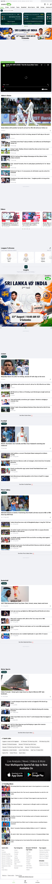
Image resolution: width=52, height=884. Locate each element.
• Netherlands (29, 857)
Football (12, 7)
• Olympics (16, 852)
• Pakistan (28, 859)
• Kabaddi (16, 858)
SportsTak (3, 1)
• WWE (15, 864)
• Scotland (28, 863)
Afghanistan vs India (6, 865)
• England (28, 861)
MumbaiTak (15, 1)
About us (4, 875)
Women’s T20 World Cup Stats (7, 860)
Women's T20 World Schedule (6, 858)
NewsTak (7, 1)
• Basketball (16, 860)
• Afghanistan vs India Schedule (43, 865)
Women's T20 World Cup (7, 856)
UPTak (11, 1)
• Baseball (16, 867)
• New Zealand (29, 867)
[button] (2, 11)
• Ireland (27, 869)
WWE (37, 7)
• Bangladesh (29, 855)
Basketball (23, 7)
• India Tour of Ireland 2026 (43, 858)
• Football (16, 854)
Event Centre (14, 23)
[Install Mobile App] (45, 4)
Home (2, 7)
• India (27, 854)
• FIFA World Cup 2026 (43, 852)
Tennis (18, 7)
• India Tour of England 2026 (44, 856)
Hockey (42, 7)
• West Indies (29, 865)
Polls (3, 867)
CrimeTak (19, 1)
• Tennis (15, 856)
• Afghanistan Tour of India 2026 (43, 854)
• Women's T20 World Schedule (43, 863)
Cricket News (4, 869)
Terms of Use (18, 875)
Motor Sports (31, 7)
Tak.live (31, 1)
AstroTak (27, 1)
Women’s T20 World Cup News (7, 864)
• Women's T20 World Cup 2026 (44, 850)
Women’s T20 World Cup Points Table (7, 862)
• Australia (28, 852)
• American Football (18, 865)
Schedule (7, 23)
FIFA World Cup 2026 (6, 854)
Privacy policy (11, 875)
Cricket (7, 7)
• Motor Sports (17, 862)
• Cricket (16, 850)
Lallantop (23, 1)
